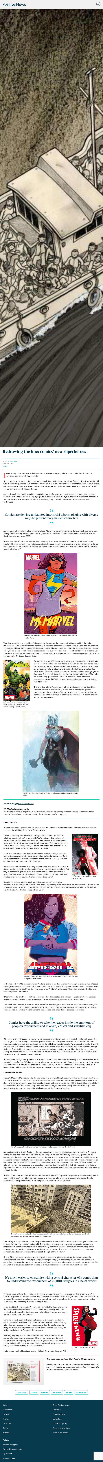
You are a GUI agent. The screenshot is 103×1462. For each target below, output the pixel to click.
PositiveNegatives (28, 1160)
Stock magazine (9, 1458)
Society (69, 1392)
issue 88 (67, 1359)
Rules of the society (60, 1433)
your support (61, 814)
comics (34, 1392)
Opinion (6, 1428)
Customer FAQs (59, 1414)
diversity (44, 1392)
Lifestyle (6, 1414)
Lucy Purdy (13, 461)
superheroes (81, 1392)
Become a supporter (11, 1444)
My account (7, 1454)
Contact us (57, 1410)
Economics (7, 1423)
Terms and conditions (61, 1428)
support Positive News (24, 804)
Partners (6, 1440)
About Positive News (61, 1405)
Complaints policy (60, 1423)
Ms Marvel (57, 1392)
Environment (7, 1410)
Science (6, 1419)
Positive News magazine (12, 1449)
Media (5, 466)
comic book (22, 1392)
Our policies (57, 1419)
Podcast (6, 1433)
